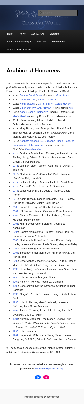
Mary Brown (62, 95)
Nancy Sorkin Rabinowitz (34, 112)
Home (10, 33)
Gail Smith (44, 103)
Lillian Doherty (28, 107)
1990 (15, 331)
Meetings (41, 41)
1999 (15, 269)
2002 (15, 248)
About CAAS (38, 33)
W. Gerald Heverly (61, 103)
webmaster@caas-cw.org (49, 368)
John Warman (36, 145)
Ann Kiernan (44, 107)
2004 (15, 232)
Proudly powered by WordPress (42, 396)
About (19, 49)
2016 (15, 153)
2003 (15, 240)
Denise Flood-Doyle (31, 95)
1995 (15, 294)
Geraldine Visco (34, 149)
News (23, 33)
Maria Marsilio (21, 116)
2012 (15, 186)
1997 (15, 281)
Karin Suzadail (28, 103)
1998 (15, 277)
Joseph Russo (55, 141)
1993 (15, 302)
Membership (58, 41)
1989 (15, 335)
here (71, 107)
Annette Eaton (28, 99)
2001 (15, 252)
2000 (15, 261)
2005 (15, 223)
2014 (15, 174)
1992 (15, 310)
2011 (15, 190)
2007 (15, 211)
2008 (15, 207)
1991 (15, 319)
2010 (15, 199)
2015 (15, 165)
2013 (15, 182)
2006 (15, 215)
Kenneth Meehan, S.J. (32, 141)
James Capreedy (47, 99)
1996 (15, 285)
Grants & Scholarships (19, 41)
